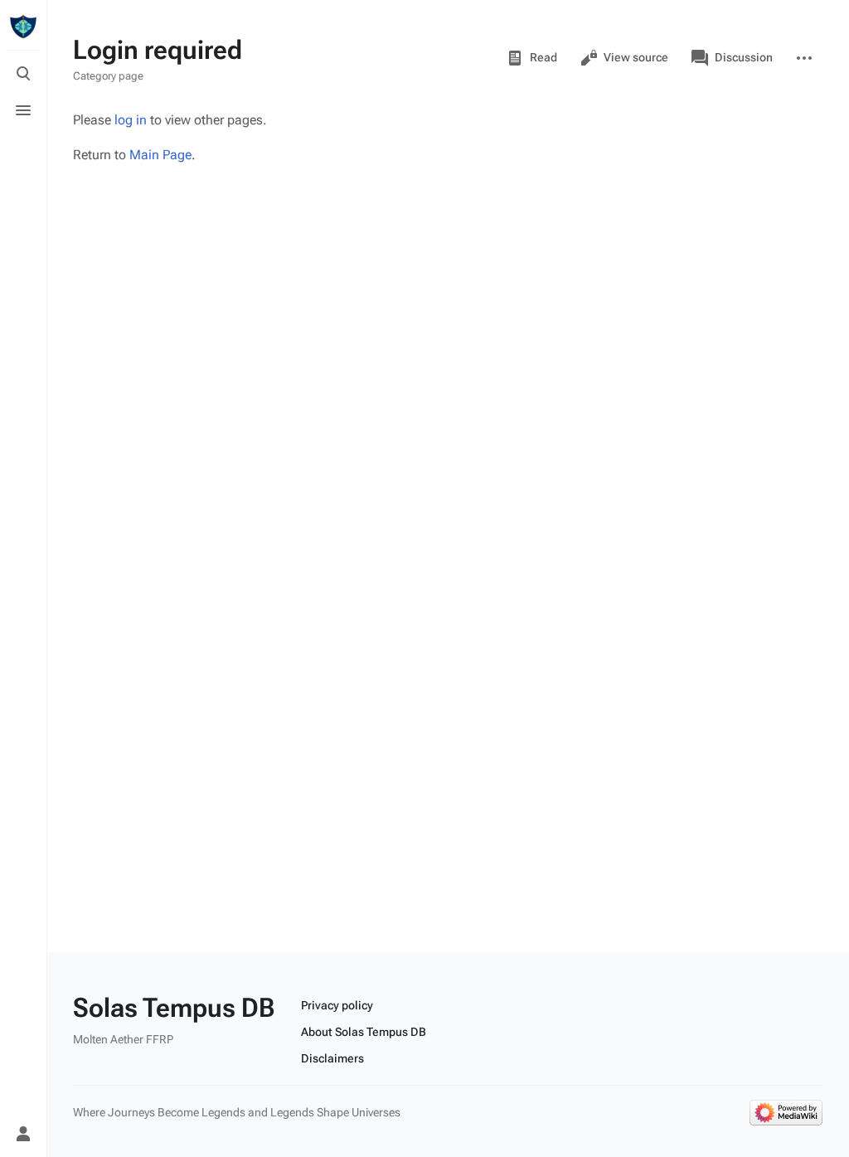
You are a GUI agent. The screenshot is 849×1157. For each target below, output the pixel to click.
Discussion (744, 57)
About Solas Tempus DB (363, 1031)
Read (543, 57)
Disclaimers (332, 1058)
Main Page (160, 155)
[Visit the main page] (23, 26)
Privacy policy (337, 1005)
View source (636, 57)
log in (130, 120)
